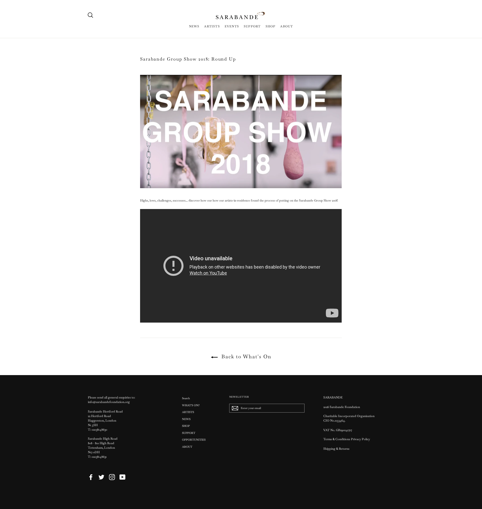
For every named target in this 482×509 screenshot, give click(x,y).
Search (186, 398)
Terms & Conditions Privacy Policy (347, 439)
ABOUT (286, 26)
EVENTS (232, 26)
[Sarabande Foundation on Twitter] (101, 477)
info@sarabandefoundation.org (109, 402)
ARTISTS (212, 26)
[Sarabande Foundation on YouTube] (122, 477)
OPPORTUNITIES (194, 439)
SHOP (271, 26)
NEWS (194, 26)
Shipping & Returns (336, 449)
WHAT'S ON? (191, 405)
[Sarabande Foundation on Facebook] (91, 477)
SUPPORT (252, 26)
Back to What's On (245, 356)
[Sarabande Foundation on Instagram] (112, 477)
